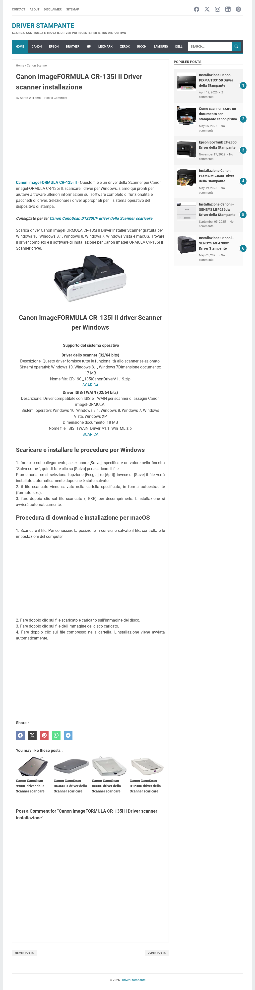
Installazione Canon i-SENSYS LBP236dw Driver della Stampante (217, 209)
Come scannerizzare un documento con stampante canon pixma (218, 114)
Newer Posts (24, 952)
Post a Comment (55, 98)
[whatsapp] (56, 735)
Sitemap (72, 9)
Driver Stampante (43, 25)
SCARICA (90, 385)
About (34, 9)
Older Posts (157, 952)
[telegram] (68, 735)
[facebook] (20, 735)
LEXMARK (105, 46)
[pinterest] (44, 735)
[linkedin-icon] (228, 9)
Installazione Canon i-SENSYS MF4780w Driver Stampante (216, 243)
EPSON (54, 46)
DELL (179, 46)
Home (20, 46)
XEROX (125, 46)
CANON (37, 46)
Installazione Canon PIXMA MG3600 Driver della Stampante (216, 176)
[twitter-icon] (207, 9)
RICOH (141, 46)
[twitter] (32, 735)
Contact (18, 9)
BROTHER (72, 46)
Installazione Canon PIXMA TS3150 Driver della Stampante (216, 80)
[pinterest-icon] (238, 9)
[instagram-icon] (217, 9)
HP (89, 46)
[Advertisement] (90, 141)
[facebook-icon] (196, 9)
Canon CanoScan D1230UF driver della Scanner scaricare (101, 218)
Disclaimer (53, 9)
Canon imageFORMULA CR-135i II (46, 182)
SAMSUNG (161, 46)
